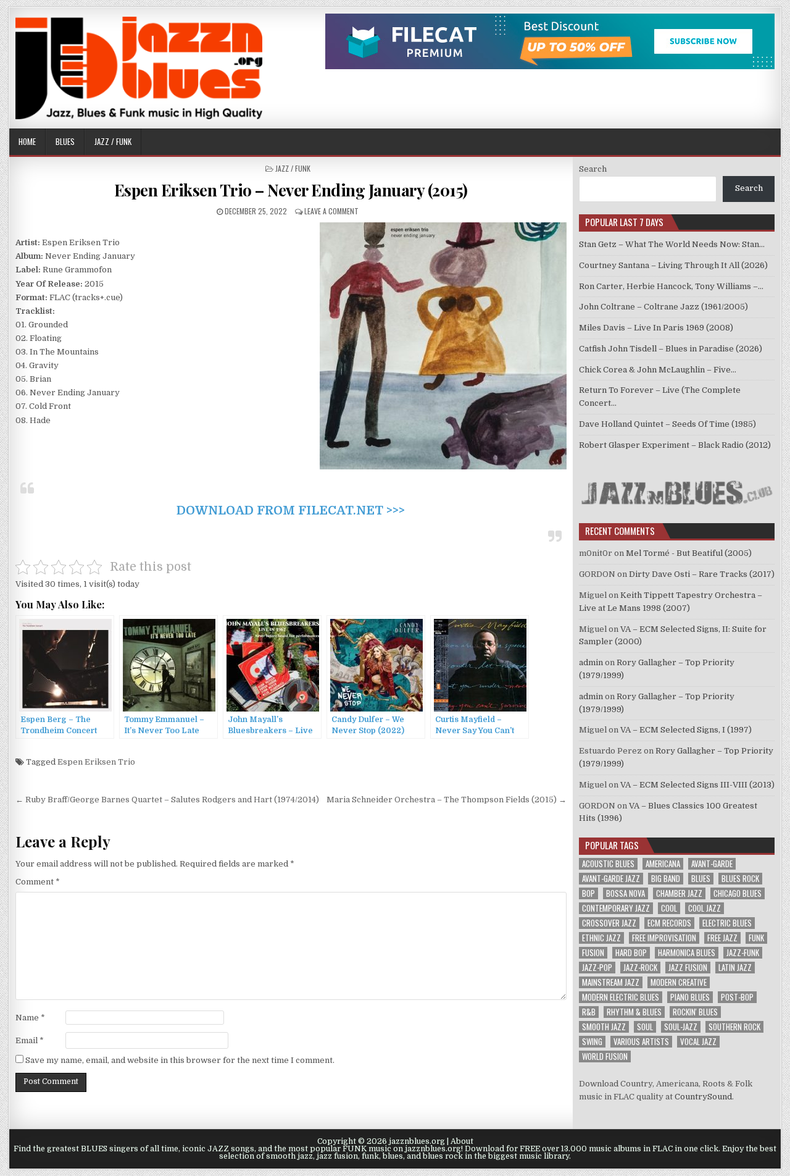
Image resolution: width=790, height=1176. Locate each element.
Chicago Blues (737, 893)
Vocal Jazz (698, 1042)
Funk (756, 938)
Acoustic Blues (608, 864)
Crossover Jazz (609, 923)
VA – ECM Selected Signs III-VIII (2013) (697, 784)
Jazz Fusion (687, 967)
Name (30, 1017)
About (462, 1141)
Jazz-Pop (597, 967)
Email (29, 1040)
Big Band (665, 878)
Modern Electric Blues (620, 997)
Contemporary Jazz (616, 908)
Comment (37, 881)
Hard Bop (631, 953)
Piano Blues (690, 997)
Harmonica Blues (686, 953)
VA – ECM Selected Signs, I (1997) (686, 729)
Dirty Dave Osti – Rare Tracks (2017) (702, 574)
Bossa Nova (625, 893)
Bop (588, 893)
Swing (592, 1042)
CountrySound (703, 1096)
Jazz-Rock (640, 967)
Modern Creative (679, 982)
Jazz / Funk (112, 141)
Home (27, 141)
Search (593, 169)
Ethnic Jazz (601, 938)
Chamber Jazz (679, 893)
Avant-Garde (712, 864)
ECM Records (669, 923)
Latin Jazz (735, 967)
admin (591, 662)
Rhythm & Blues (634, 1012)
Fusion (593, 953)
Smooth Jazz (604, 1027)
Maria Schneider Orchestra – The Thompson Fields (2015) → (446, 799)
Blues (65, 141)
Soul (645, 1027)
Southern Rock (734, 1027)
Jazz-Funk (742, 953)
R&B (589, 1012)
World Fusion (605, 1056)
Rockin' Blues (695, 1012)
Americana (663, 864)
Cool (669, 908)
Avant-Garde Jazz (611, 878)
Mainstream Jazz (610, 982)
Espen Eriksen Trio (96, 761)
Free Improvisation (664, 938)
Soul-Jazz (680, 1027)
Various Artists (641, 1042)
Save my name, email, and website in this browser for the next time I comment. (180, 1060)
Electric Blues (727, 923)
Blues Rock (740, 878)
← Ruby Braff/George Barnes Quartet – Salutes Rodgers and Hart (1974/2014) (167, 799)
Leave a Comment (331, 211)
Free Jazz (722, 938)
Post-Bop (737, 997)
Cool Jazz (704, 908)
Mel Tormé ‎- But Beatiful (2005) (689, 553)
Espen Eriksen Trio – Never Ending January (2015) (291, 190)
